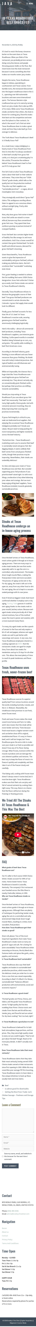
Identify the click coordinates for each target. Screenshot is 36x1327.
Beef (6, 1085)
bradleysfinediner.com (21, 1214)
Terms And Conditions (10, 1243)
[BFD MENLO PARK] (7, 3)
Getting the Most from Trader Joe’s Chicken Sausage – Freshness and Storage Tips (17, 1095)
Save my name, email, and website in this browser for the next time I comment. (18, 1156)
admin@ (10, 1214)
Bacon (4, 1228)
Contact (5, 1236)
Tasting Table (12, 603)
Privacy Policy (7, 1239)
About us (5, 1232)
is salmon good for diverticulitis (17, 1089)
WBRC (20, 644)
